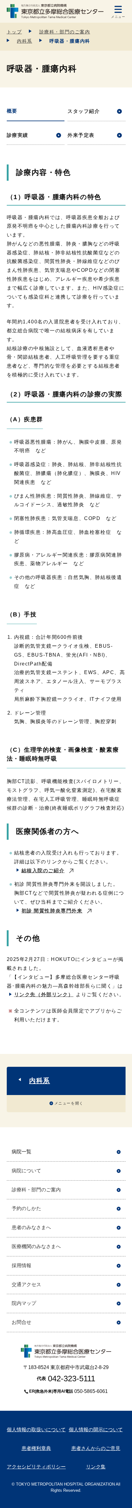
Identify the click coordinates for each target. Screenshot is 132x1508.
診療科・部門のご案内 (64, 31)
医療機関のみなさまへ (36, 1246)
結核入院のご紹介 (43, 870)
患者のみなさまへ (31, 1227)
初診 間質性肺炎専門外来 (52, 910)
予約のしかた (26, 1208)
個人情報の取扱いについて (36, 1429)
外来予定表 (81, 135)
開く (119, 1152)
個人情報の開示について (96, 1429)
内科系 (24, 41)
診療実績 (17, 135)
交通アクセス (26, 1284)
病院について (26, 1170)
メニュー (118, 16)
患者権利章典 (36, 1448)
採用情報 (21, 1265)
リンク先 (44, 994)
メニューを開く (68, 1103)
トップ (14, 31)
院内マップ (24, 1303)
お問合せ (21, 1322)
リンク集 (96, 1466)
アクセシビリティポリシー (36, 1466)
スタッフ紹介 (84, 111)
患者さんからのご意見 (95, 1448)
